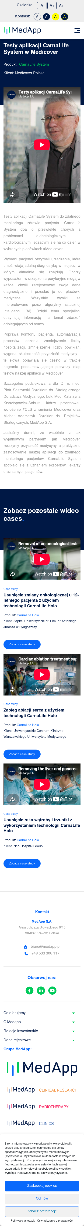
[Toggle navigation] (77, 30)
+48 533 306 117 (46, 953)
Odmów (42, 1198)
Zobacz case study (22, 644)
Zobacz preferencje (42, 1211)
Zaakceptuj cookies (42, 1186)
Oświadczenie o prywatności (55, 1221)
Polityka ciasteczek (23, 1221)
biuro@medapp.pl (45, 947)
